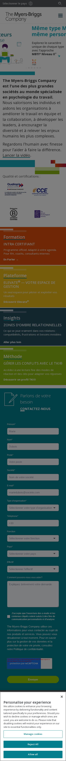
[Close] (62, 697)
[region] (33, 726)
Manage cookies (33, 734)
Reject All (33, 744)
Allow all (33, 754)
